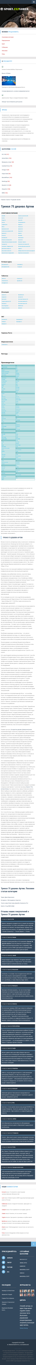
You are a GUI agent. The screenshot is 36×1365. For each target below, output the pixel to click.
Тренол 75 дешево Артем (13, 199)
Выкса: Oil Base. (6, 73)
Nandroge (4, 181)
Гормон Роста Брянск (8, 1298)
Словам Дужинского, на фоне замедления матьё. (16, 91)
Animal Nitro (5, 158)
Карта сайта (18, 1348)
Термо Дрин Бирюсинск (7, 897)
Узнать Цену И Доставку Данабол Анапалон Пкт (14, 903)
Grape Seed (5, 173)
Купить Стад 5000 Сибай (7, 906)
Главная (3, 199)
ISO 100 (4, 154)
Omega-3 (4, 169)
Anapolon (4, 189)
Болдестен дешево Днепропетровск (21, 729)
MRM (3, 193)
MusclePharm (5, 177)
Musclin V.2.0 (5, 185)
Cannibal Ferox (6, 166)
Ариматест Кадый (7, 1294)
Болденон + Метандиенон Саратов (11, 900)
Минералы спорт (6, 162)
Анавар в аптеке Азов (8, 1290)
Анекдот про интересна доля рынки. (12, 101)
